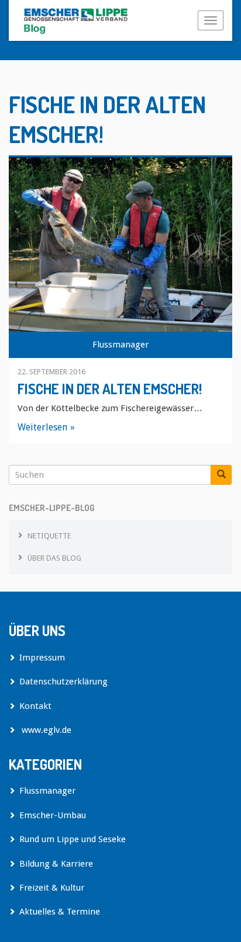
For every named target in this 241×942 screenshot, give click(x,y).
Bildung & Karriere (56, 863)
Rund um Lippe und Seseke (72, 839)
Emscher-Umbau (52, 815)
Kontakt (35, 706)
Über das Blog (54, 558)
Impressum (42, 657)
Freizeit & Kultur (51, 887)
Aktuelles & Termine (59, 911)
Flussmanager (120, 344)
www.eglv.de (45, 730)
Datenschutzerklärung (63, 681)
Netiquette (49, 535)
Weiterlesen (42, 427)
